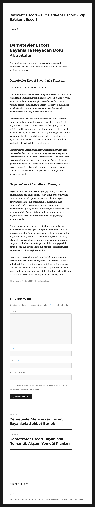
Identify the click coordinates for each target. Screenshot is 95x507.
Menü (14, 29)
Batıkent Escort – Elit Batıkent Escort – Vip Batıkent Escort (38, 500)
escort (12, 500)
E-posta (14, 361)
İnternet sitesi (17, 373)
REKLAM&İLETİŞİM (19, 484)
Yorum (14, 311)
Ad (12, 349)
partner (16, 281)
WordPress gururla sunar (73, 500)
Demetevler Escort (42, 281)
